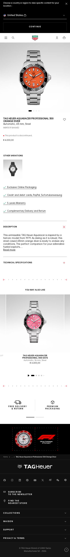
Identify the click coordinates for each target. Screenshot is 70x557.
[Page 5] (43, 375)
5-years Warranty (16, 203)
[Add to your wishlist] (64, 119)
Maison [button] (8, 522)
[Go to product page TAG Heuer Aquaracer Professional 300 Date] (35, 323)
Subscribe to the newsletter (20, 493)
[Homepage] (35, 38)
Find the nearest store (17, 502)
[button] (57, 37)
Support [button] (8, 530)
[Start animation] (28, 375)
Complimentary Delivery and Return (26, 211)
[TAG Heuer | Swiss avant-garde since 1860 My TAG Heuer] (35, 467)
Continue (48, 27)
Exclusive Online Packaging (21, 187)
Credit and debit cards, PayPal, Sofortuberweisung (34, 195)
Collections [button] (11, 513)
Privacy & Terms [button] (14, 538)
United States (15, 15)
